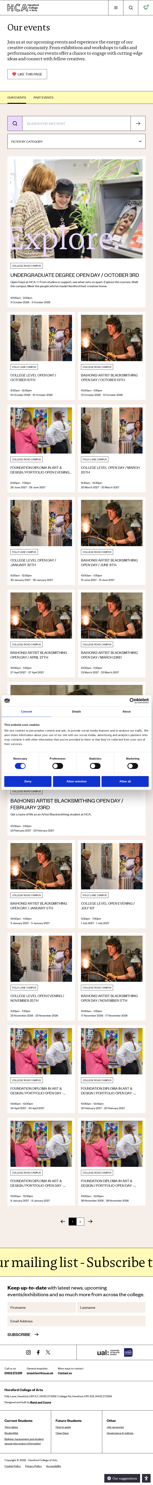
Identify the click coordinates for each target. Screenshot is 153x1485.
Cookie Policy (12, 1466)
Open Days (62, 1433)
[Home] (23, 7)
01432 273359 (13, 1373)
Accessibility (53, 1466)
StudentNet (11, 1433)
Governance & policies (120, 1433)
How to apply (63, 1427)
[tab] (115, 7)
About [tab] (126, 711)
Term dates (11, 1427)
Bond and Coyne (40, 1402)
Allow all (125, 781)
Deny (27, 781)
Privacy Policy (33, 1466)
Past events (43, 97)
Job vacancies (115, 1427)
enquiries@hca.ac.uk (40, 1373)
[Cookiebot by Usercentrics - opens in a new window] (132, 701)
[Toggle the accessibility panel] (146, 1478)
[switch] (57, 766)
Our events (16, 97)
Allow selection (76, 781)
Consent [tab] (26, 711)
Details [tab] (76, 711)
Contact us (65, 1373)
